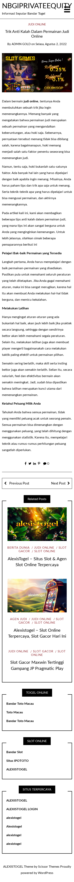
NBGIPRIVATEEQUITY (37, 6)
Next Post (58, 483)
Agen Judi (18, 619)
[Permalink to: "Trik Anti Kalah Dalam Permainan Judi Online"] (37, 72)
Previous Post (18, 483)
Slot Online (44, 551)
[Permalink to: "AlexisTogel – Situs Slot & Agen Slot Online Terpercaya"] (37, 524)
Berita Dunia (18, 547)
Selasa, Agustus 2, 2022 (51, 44)
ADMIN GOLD (21, 44)
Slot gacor (43, 651)
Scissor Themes (48, 866)
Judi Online (37, 24)
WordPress (45, 873)
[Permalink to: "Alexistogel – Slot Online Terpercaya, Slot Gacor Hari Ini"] (37, 595)
